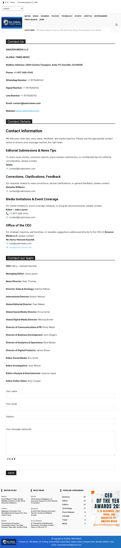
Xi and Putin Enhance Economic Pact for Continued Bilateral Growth (43, 513)
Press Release (36, 521)
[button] (116, 24)
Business (34, 508)
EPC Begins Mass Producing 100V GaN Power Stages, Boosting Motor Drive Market (69, 30)
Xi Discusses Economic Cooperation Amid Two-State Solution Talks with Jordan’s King (14, 525)
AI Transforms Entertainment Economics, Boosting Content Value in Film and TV (42, 525)
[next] (118, 30)
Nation (4, 496)
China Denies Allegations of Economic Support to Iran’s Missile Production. (44, 501)
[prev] (113, 30)
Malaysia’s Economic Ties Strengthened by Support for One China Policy (14, 513)
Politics (4, 508)
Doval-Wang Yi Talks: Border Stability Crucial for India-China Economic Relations (13, 501)
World (33, 496)
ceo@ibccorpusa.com (20, 247)
